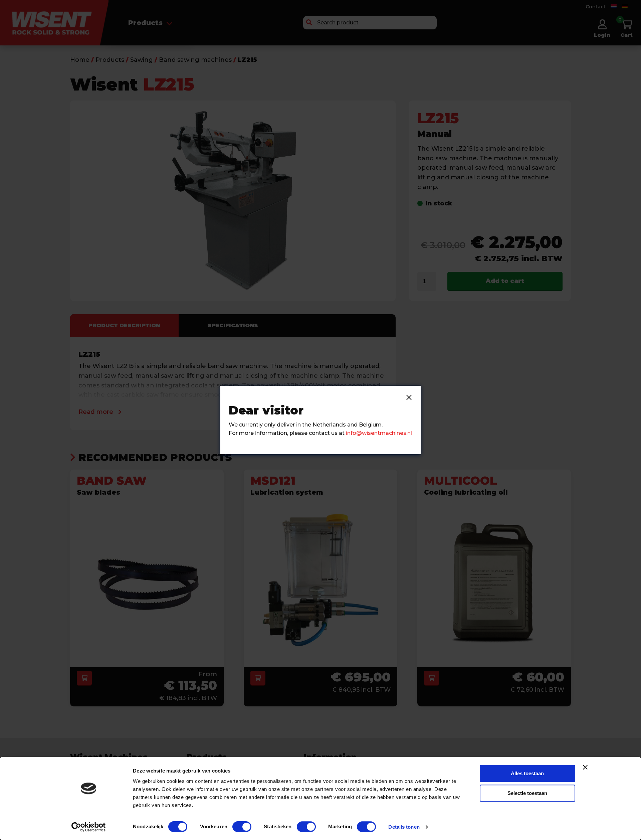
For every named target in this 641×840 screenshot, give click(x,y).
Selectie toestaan (527, 793)
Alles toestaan (527, 773)
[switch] (241, 826)
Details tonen (403, 827)
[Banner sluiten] (585, 767)
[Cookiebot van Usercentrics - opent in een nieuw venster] (88, 827)
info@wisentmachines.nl (379, 433)
